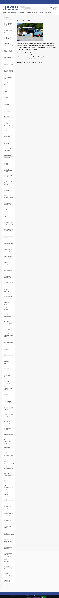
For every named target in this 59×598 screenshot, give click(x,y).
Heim (4, 12)
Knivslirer (5, 91)
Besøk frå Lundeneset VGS (8, 282)
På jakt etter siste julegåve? (8, 224)
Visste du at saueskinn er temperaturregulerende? (8, 51)
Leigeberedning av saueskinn (8, 342)
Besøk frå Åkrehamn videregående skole (7, 376)
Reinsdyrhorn (6, 274)
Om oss (45, 12)
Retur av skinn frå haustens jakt (8, 456)
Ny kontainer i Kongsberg (8, 109)
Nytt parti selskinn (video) (8, 249)
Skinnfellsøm (6, 99)
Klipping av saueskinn (7, 482)
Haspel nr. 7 (5, 145)
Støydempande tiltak (7, 302)
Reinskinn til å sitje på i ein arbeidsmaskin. (8, 548)
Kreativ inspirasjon (7, 394)
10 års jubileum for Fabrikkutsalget (7, 94)
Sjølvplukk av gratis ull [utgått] (8, 487)
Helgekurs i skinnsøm (7, 86)
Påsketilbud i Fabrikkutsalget (8, 64)
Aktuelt (41, 12)
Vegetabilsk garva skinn (8, 296)
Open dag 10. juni (6, 143)
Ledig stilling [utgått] (7, 351)
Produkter (7, 12)
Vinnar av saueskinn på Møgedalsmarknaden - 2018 (8, 277)
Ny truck (5, 132)
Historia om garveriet (7, 201)
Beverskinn (5, 499)
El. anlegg (5, 466)
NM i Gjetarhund (6, 426)
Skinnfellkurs (6, 106)
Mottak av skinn (6, 559)
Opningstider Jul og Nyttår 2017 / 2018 (8, 219)
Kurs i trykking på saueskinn (8, 222)
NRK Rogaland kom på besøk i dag (9, 198)
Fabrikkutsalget (6, 102)
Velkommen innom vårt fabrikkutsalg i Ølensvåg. (8, 429)
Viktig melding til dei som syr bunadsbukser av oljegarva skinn (8, 509)
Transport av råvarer (7, 459)
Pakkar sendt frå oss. (7, 89)
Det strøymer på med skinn (8, 128)
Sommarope (6, 494)
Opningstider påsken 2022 (8, 575)
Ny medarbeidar (6, 349)
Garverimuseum (6, 141)
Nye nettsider (6, 123)
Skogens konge (6, 379)
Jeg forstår (43, 597)
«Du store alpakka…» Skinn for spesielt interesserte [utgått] (9, 414)
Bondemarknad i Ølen (7, 515)
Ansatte (49, 12)
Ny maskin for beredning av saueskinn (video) (8, 136)
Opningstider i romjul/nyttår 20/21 (8, 435)
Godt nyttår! (5, 545)
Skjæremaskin (6, 97)
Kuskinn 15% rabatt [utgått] (8, 416)
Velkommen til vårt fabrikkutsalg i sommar (7, 164)
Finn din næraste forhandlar (8, 35)
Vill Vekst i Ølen (6, 192)
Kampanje (5, 307)
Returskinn (5, 311)
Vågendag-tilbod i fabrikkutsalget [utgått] (7, 327)
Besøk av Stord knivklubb (8, 138)
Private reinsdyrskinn (7, 370)
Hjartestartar (6, 118)
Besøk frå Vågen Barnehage (8, 256)
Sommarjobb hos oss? (7, 43)
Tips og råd (36, 12)
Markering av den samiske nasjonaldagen (8, 81)
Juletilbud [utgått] (6, 291)
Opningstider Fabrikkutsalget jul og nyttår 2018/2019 (8, 299)
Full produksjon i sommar (8, 155)
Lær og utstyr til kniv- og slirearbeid (8, 523)
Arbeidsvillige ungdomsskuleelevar (7, 185)
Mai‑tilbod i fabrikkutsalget (8, 45)
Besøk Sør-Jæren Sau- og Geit (9, 496)
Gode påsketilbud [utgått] (8, 323)
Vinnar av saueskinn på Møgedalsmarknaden (7, 204)
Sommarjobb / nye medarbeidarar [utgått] (7, 453)
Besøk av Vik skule (7, 111)
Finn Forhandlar (21, 12)
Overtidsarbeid (6, 209)
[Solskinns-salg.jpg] (37, 32)
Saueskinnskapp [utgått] (8, 441)
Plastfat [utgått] (6, 321)
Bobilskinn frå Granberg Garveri (8, 58)
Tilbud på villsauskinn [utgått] (8, 468)
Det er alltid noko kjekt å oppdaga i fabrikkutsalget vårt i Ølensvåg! (9, 24)
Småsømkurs (6, 396)
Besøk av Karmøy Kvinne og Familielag (8, 336)
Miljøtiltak (5, 304)
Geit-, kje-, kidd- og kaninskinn (9, 373)
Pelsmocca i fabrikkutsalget (8, 125)
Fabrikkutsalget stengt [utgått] (9, 463)
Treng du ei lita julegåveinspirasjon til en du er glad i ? (9, 534)
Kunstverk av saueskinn (7, 152)
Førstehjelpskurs (6, 104)
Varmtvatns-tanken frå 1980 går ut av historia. (8, 330)
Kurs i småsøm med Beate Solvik (8, 78)
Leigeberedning (29, 12)
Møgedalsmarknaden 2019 (8, 344)
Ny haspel (5, 130)
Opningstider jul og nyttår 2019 (9, 366)
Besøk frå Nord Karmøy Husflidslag (7, 527)
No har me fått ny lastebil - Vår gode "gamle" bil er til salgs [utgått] (9, 385)
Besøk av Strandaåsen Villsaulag (7, 246)
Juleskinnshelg (6, 361)
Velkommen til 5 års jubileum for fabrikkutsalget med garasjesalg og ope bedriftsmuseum (8, 239)
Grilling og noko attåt (7, 506)
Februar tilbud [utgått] (7, 556)
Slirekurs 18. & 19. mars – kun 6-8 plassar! (8, 67)
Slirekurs (5, 84)
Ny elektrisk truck (6, 216)
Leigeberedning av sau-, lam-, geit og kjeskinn (8, 176)
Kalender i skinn (6, 368)
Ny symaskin (6, 188)
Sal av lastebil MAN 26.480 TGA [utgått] (8, 389)
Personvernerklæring (36, 597)
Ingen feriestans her (7, 178)
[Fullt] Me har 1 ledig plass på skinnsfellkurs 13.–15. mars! (8, 71)
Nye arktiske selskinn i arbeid (8, 284)
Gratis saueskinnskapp (7, 316)
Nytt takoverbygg (6, 190)
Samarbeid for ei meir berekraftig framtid (7, 38)
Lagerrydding (6, 309)
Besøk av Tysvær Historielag (8, 243)
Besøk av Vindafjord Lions (8, 399)
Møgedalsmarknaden (7, 195)
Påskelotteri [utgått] (7, 578)
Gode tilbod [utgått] (7, 421)
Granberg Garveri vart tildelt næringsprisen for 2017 (8, 230)
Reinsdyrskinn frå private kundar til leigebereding (8, 539)
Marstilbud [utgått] (7, 566)
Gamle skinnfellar (6, 473)
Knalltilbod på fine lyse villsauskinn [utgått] (7, 402)
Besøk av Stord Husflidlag (8, 254)
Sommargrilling (6, 262)
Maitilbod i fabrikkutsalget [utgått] (8, 410)
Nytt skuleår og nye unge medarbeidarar (8, 271)
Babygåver (5, 485)
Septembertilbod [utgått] (8, 423)
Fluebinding (6, 314)
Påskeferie (5, 470)
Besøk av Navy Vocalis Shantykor (7, 259)
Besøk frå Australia (7, 251)
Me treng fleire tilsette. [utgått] (8, 513)
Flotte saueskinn (6, 480)
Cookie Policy (29, 597)
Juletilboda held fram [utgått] (8, 363)
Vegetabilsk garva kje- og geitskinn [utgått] (8, 554)
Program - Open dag (7, 150)
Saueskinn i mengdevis (7, 211)
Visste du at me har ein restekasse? (7, 54)
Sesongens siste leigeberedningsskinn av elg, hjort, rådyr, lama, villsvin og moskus (8, 171)
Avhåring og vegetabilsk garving (8, 158)
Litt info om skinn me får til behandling (8, 542)
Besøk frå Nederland (7, 264)
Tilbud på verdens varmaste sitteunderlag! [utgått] (8, 444)
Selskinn (5, 161)
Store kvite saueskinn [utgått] (8, 407)
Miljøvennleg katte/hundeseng (9, 568)
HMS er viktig (6, 214)
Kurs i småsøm (6, 381)
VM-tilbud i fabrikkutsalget (8, 30)
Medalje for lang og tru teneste (9, 294)
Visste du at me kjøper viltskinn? (7, 62)
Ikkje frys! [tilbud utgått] (7, 447)
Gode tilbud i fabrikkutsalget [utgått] (8, 268)
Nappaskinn (6, 289)
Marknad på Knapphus (7, 520)
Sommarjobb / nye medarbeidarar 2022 (7, 581)
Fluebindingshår (6, 116)
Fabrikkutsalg (14, 12)
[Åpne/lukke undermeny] (9, 13)
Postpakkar (5, 489)
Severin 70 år (6, 573)
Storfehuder (6, 518)
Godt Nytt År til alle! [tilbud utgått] (8, 439)
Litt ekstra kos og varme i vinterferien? (8, 74)
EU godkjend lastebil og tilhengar (8, 182)
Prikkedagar (6, 32)
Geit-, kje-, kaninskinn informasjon (7, 530)
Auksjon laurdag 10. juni (8, 148)
